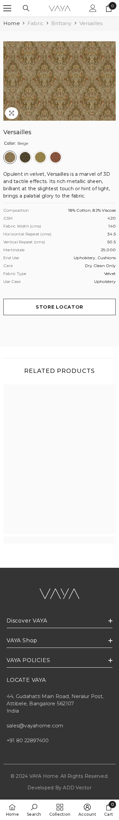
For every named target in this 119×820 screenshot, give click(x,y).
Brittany (61, 23)
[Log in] (93, 8)
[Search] (26, 8)
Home (11, 23)
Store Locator (59, 307)
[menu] (7, 8)
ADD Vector (77, 788)
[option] (59, 81)
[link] (59, 540)
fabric (35, 23)
